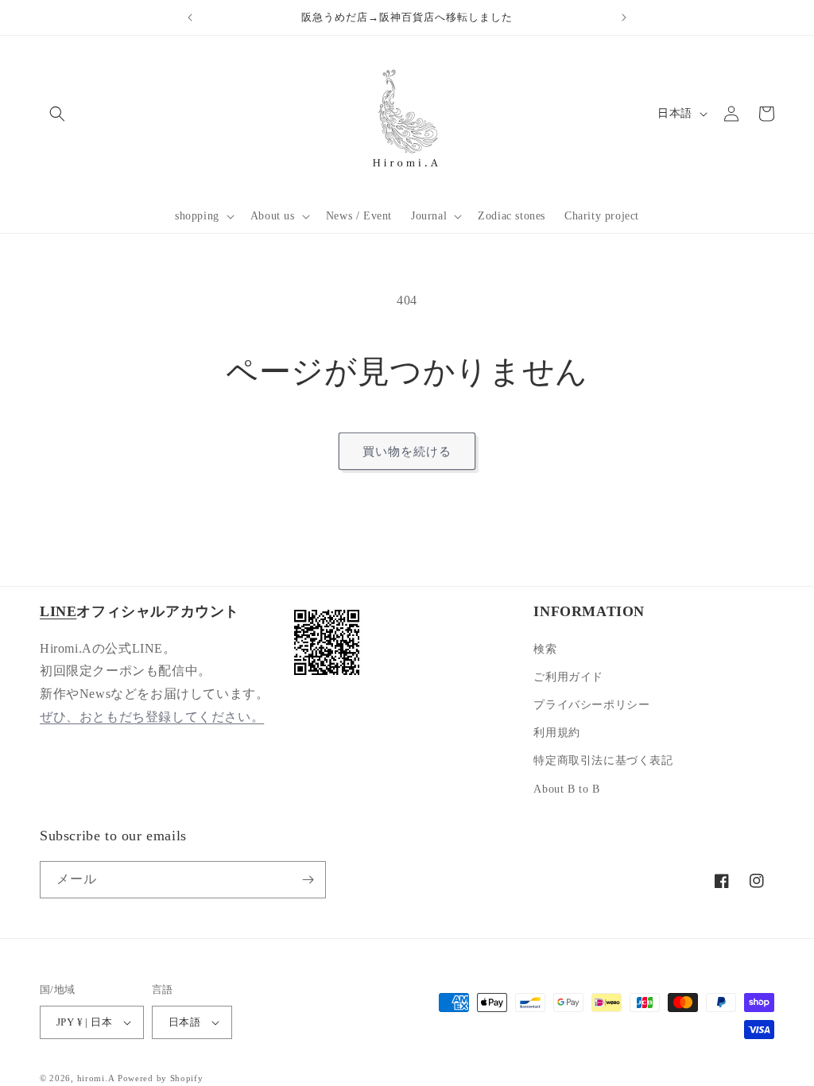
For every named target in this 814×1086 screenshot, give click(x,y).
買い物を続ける (407, 451)
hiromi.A (96, 1078)
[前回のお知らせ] (189, 17)
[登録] (307, 879)
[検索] (57, 113)
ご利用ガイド (568, 677)
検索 (544, 649)
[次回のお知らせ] (624, 17)
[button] (203, 216)
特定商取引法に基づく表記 (603, 760)
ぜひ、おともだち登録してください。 (152, 716)
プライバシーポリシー (591, 705)
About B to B (566, 789)
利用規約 (556, 733)
